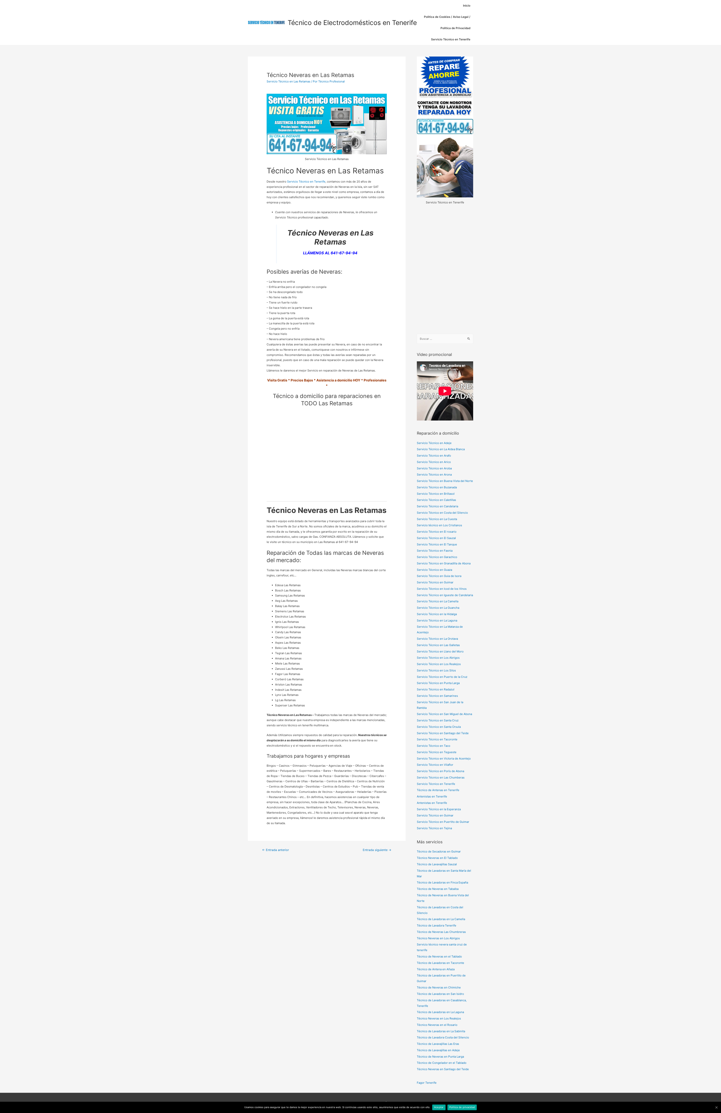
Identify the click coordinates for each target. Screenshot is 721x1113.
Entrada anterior (275, 850)
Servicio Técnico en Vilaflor (435, 764)
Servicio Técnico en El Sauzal (436, 538)
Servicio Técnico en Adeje (434, 443)
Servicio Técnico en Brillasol (436, 493)
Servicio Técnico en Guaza (434, 570)
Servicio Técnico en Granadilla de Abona (444, 563)
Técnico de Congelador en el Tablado (441, 1063)
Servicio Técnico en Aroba (434, 468)
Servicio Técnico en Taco (433, 746)
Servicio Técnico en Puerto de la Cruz (442, 677)
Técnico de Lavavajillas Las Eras (438, 1044)
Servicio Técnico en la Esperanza (439, 809)
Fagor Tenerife (427, 1082)
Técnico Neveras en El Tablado (437, 858)
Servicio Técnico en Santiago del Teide (443, 733)
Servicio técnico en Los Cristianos (439, 525)
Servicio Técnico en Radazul (435, 689)
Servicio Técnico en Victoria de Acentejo (444, 758)
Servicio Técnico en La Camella (437, 601)
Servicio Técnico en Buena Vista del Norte (445, 481)
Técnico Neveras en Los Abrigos (438, 938)
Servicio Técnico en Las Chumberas (441, 777)
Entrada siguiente (377, 850)
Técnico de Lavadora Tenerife (436, 925)
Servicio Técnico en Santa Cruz (438, 720)
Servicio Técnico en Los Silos (436, 670)
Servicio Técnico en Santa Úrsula (439, 727)
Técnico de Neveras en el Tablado (439, 956)
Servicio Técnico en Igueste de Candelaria (445, 595)
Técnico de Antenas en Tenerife (438, 790)
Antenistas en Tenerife (432, 796)
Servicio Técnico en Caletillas (436, 500)
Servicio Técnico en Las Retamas (288, 81)
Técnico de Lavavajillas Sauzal (437, 864)
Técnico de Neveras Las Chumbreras (441, 932)
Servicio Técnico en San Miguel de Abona (444, 714)
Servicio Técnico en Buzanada (437, 487)
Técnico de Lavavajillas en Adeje (438, 1050)
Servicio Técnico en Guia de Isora (439, 576)
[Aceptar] (716, 1107)
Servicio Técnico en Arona (434, 474)
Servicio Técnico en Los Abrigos (438, 657)
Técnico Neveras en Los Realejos (439, 1018)
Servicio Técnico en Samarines (437, 696)
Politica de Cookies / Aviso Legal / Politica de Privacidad (447, 22)
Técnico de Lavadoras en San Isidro (440, 994)
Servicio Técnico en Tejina (434, 828)
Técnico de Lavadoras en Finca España (442, 882)
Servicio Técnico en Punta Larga (438, 683)
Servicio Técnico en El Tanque (437, 544)
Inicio (466, 5)
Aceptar (439, 1107)
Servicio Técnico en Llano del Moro (440, 651)
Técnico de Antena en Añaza (436, 969)
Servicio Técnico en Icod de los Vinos (442, 588)
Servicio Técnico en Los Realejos (439, 664)
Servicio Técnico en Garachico (437, 557)
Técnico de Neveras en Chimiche (439, 987)
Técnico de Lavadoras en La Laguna (440, 1012)
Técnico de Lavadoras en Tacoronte (440, 963)
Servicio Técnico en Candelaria (437, 506)
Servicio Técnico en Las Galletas (438, 645)
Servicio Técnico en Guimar (435, 582)
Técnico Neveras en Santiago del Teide (443, 1069)
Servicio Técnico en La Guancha (438, 607)
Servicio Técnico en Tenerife (450, 39)
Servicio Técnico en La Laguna (437, 620)
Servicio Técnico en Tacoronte (437, 739)
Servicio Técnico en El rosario (436, 531)
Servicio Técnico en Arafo (434, 455)
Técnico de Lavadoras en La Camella (441, 919)
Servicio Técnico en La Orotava (437, 638)
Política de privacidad (462, 1107)
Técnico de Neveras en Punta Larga (440, 1056)
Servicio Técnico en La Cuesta (437, 519)
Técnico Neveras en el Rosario (437, 1025)
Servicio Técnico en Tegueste (436, 752)
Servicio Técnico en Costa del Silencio (442, 512)
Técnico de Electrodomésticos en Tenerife (352, 22)
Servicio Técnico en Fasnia (435, 550)
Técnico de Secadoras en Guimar (439, 851)
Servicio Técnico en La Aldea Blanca (441, 449)
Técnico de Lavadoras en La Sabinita (441, 1031)
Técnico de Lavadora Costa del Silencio (443, 1037)
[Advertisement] (445, 269)
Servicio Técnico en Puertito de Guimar (443, 822)
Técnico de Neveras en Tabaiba (438, 889)
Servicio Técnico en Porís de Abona (440, 771)
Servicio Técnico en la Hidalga (437, 614)
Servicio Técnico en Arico (434, 462)
